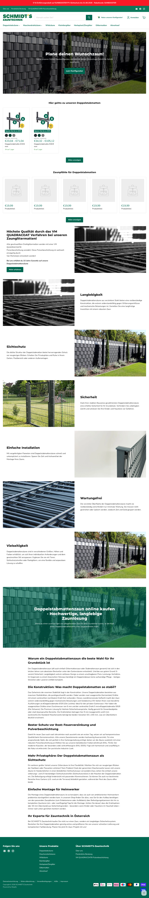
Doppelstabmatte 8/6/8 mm (44, 145)
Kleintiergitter (64, 25)
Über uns (6, 9)
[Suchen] (89, 17)
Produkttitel (10, 208)
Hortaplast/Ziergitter (83, 25)
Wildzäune (50, 25)
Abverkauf (114, 25)
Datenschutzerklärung (10, 881)
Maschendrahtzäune (32, 25)
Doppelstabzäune (11, 25)
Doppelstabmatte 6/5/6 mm (15, 145)
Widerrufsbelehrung (27, 881)
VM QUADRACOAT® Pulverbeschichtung (42, 9)
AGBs (56, 881)
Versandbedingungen (44, 881)
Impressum (64, 881)
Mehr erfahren (15, 269)
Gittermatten (101, 25)
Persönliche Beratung (18, 9)
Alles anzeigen (74, 160)
